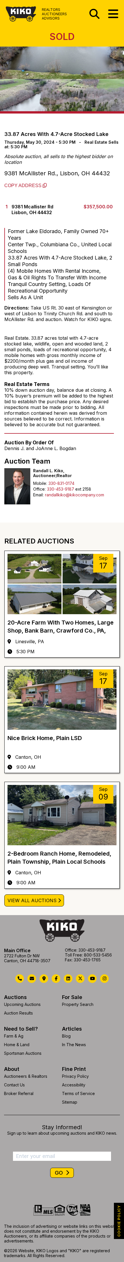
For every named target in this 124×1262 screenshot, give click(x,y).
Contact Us (14, 1084)
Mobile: (40, 483)
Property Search (77, 1004)
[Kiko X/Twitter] (80, 978)
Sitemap (69, 1102)
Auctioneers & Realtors (25, 1076)
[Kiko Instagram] (104, 978)
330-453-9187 (60, 489)
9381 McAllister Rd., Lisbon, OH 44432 (57, 173)
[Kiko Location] (44, 978)
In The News (74, 1044)
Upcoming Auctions (22, 1004)
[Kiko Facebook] (56, 978)
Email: (38, 494)
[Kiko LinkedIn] (68, 978)
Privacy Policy (75, 1076)
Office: (39, 489)
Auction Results (18, 1013)
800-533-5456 (98, 954)
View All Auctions (32, 900)
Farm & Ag (13, 1036)
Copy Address (23, 185)
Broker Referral (18, 1093)
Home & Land (16, 1044)
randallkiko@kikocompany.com (74, 494)
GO (59, 1172)
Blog (66, 1036)
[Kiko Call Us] (19, 978)
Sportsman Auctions (23, 1053)
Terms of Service (78, 1093)
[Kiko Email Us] (31, 978)
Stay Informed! (62, 1127)
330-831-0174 (61, 483)
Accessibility (73, 1084)
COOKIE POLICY (119, 1221)
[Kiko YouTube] (92, 978)
